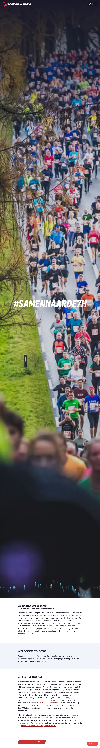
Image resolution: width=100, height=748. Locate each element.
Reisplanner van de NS (40, 723)
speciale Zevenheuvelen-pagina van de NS (38, 726)
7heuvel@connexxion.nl (46, 703)
